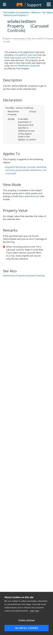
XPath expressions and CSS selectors (21, 57)
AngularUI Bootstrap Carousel (20, 167)
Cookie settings (26, 620)
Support (34, 4)
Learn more (34, 611)
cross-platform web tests (25, 55)
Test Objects (47, 12)
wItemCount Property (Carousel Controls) (24, 275)
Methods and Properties (14, 15)
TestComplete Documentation (16, 12)
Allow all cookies (26, 628)
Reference (36, 12)
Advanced (34, 196)
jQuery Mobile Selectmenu (28, 170)
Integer (33, 111)
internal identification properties (25, 65)
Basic (21, 196)
